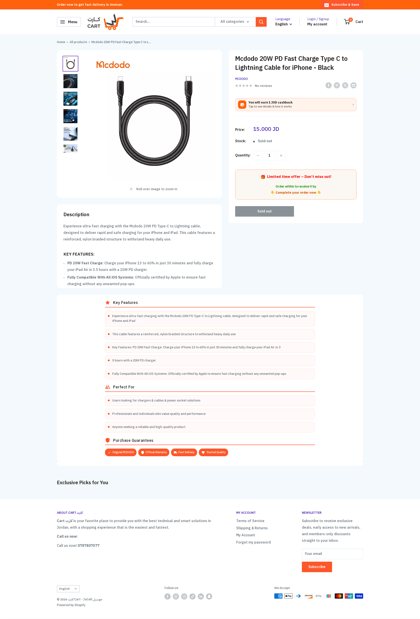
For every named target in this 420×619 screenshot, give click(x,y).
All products (78, 42)
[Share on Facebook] (329, 85)
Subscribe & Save (345, 4)
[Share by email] (353, 85)
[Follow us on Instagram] (184, 596)
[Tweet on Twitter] (345, 85)
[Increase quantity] (281, 155)
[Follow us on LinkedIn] (201, 596)
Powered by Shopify (71, 605)
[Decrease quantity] (257, 155)
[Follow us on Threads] (176, 596)
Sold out (264, 211)
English (64, 588)
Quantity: (242, 155)
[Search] (261, 22)
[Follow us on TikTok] (192, 596)
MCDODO (241, 79)
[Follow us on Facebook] (167, 596)
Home (61, 42)
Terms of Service (250, 521)
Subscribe (317, 567)
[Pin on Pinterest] (337, 85)
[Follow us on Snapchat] (209, 596)
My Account (245, 535)
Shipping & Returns (252, 528)
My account (317, 24)
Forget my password (253, 542)
